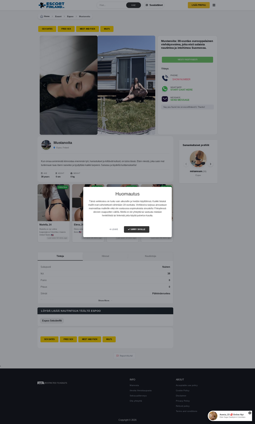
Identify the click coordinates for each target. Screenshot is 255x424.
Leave (114, 229)
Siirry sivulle (137, 229)
